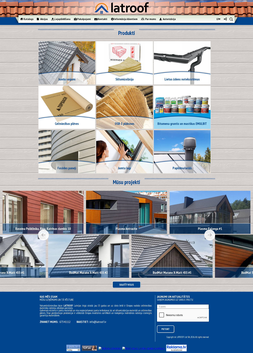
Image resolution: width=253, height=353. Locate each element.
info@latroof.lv (98, 321)
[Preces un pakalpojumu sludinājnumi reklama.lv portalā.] (176, 350)
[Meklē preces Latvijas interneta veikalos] (143, 348)
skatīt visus (126, 284)
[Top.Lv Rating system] (89, 349)
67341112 (65, 321)
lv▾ (218, 19)
